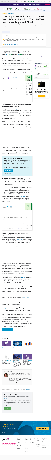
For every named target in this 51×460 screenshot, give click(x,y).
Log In (45, 1)
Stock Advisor (26, 443)
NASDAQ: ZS (13, 206)
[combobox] (9, 1)
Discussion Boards (38, 442)
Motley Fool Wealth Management (45, 443)
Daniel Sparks (30, 360)
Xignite (10, 446)
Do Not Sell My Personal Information (27, 458)
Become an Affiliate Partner (45, 449)
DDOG (7, 54)
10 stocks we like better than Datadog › (11, 44)
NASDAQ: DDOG (13, 77)
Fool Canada (32, 442)
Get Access (36, 71)
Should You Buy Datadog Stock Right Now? (6, 350)
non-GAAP (23, 277)
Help (49, 1)
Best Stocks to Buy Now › (47, 4)
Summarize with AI (21, 31)
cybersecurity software (20, 108)
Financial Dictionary (37, 446)
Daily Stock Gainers (44, 9)
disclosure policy (28, 389)
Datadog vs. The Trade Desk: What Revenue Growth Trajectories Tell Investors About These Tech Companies (27, 351)
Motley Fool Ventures (45, 445)
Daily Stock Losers (46, 10)
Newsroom (19, 445)
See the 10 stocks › (8, 329)
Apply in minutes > (41, 96)
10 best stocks (24, 165)
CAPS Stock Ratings (38, 440)
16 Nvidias (6, 398)
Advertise (18, 448)
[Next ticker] (41, 9)
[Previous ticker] (3, 9)
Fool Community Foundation (44, 447)
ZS (18, 54)
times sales (23, 196)
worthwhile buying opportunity (8, 199)
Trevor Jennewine (4, 388)
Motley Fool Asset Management (45, 441)
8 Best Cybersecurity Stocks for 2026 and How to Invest (17, 350)
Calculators (38, 444)
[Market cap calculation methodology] (31, 85)
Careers (18, 442)
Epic (25, 444)
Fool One (26, 449)
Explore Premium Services (12, 13)
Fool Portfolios (26, 448)
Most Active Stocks (44, 7)
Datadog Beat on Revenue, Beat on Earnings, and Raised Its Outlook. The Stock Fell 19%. (27, 363)
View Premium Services (42, 428)
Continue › (7, 408)
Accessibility (40, 1)
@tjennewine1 (19, 382)
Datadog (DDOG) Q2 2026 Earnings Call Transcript (6, 363)
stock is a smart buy (27, 297)
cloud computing (20, 239)
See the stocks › (8, 170)
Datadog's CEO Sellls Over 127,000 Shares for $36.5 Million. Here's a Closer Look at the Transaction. (17, 364)
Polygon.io (13, 446)
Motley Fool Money (26, 451)
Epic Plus (26, 446)
